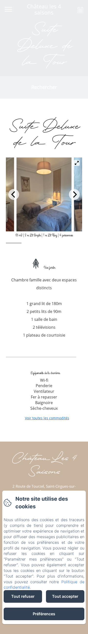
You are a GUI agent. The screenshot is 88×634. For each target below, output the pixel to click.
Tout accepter (65, 596)
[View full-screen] (77, 163)
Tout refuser (22, 596)
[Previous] (13, 194)
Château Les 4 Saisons (44, 465)
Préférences (44, 613)
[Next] (74, 194)
